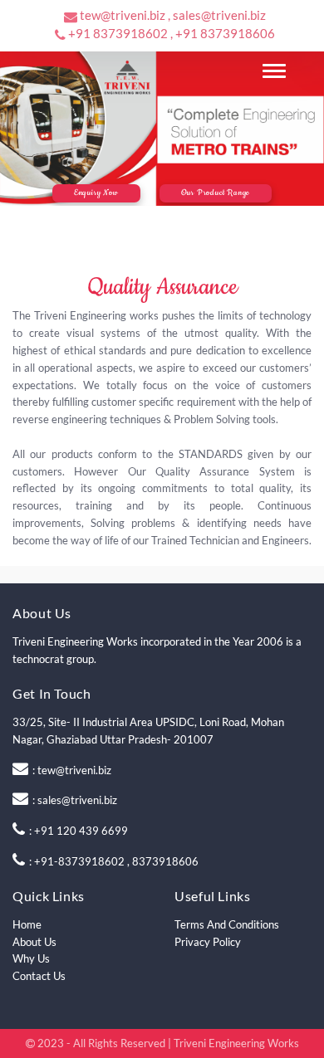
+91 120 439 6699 (81, 830)
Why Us (31, 958)
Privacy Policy (207, 941)
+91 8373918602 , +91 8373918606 (171, 33)
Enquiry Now (96, 193)
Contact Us (39, 975)
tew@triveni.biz (74, 770)
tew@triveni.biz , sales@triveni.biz (173, 14)
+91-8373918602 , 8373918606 (116, 861)
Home (27, 924)
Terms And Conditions (226, 924)
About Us (34, 941)
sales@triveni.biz (77, 800)
